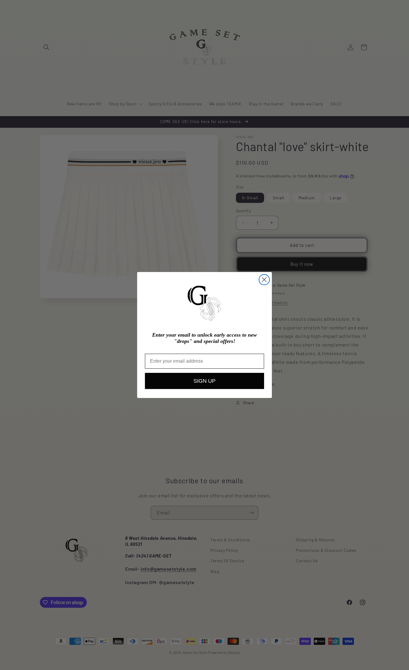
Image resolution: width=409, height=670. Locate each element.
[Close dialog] (264, 279)
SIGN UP (204, 381)
